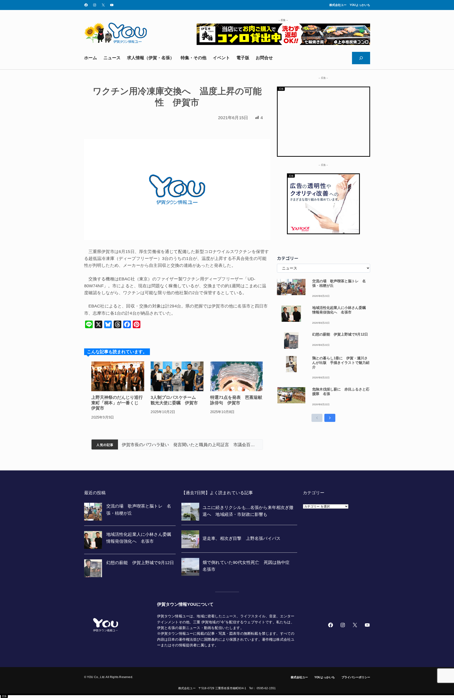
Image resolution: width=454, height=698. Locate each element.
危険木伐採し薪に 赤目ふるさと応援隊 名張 (340, 391)
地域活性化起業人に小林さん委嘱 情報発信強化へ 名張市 (340, 310)
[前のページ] (316, 418)
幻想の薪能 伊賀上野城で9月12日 (340, 334)
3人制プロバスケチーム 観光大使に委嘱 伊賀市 (175, 400)
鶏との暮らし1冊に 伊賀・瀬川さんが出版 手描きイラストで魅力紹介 (340, 362)
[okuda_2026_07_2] (283, 43)
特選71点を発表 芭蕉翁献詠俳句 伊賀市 (236, 400)
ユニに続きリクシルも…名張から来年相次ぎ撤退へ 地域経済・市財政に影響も (190, 444)
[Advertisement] (323, 120)
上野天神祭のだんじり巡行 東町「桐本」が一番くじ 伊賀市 (117, 402)
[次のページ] (329, 418)
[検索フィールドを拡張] (361, 58)
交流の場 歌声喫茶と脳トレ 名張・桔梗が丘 (339, 283)
